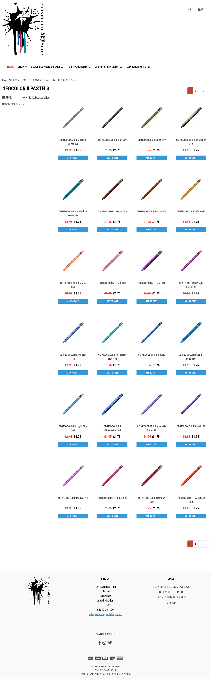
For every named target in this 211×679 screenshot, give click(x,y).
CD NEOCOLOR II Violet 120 (191, 426)
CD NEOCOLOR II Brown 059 (112, 211)
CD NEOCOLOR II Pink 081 (112, 283)
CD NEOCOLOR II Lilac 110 (151, 283)
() (202, 9)
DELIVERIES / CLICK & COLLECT (48, 66)
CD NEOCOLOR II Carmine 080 (151, 500)
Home (10, 66)
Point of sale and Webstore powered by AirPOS (105, 674)
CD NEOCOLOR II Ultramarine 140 (112, 428)
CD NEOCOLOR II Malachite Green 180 (73, 213)
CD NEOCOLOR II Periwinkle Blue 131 (151, 428)
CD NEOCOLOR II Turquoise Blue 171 (112, 356)
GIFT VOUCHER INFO (79, 66)
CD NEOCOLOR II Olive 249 (152, 139)
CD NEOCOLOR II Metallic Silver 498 (73, 142)
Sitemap (171, 602)
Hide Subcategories (37, 97)
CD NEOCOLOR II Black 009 (112, 139)
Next (200, 91)
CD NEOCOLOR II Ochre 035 (191, 211)
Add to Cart (73, 158)
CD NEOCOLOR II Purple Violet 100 (190, 285)
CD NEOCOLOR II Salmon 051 (73, 285)
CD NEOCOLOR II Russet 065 (152, 211)
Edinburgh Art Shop (138, 66)
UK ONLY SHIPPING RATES (108, 66)
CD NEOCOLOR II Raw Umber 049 (191, 142)
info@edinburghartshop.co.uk (105, 614)
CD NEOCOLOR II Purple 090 (112, 497)
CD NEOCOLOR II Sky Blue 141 (73, 356)
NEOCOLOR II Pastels (13, 104)
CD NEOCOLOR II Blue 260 (151, 354)
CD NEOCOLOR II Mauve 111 (73, 497)
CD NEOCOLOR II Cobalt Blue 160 (190, 356)
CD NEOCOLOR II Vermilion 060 (191, 500)
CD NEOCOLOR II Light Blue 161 (73, 428)
